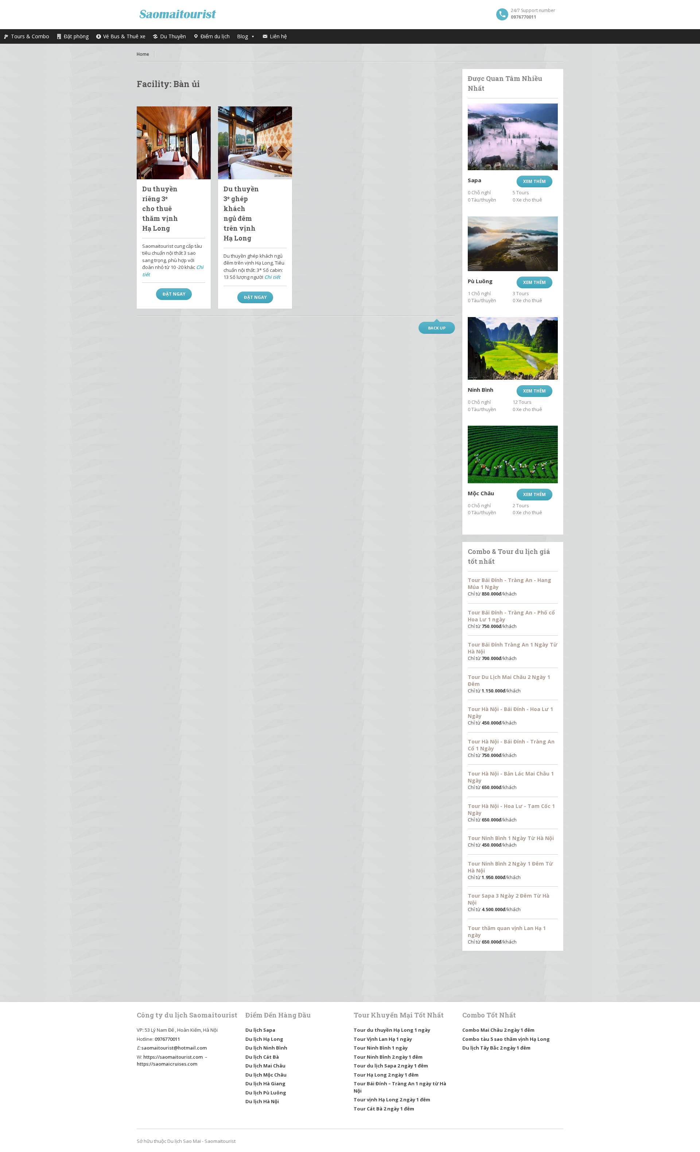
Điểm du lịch (215, 36)
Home (143, 54)
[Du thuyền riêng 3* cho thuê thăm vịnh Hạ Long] (174, 142)
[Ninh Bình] (513, 348)
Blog (242, 36)
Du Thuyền (173, 36)
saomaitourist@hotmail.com (174, 1047)
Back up (437, 328)
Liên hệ (278, 36)
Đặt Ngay (174, 294)
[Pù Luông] (513, 243)
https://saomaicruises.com (167, 1064)
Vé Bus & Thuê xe (124, 36)
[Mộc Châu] (513, 454)
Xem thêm (534, 181)
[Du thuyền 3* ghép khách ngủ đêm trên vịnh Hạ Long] (255, 142)
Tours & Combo (30, 36)
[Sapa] (513, 137)
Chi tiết (272, 277)
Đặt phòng (76, 36)
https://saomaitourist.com (173, 1057)
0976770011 (167, 1039)
